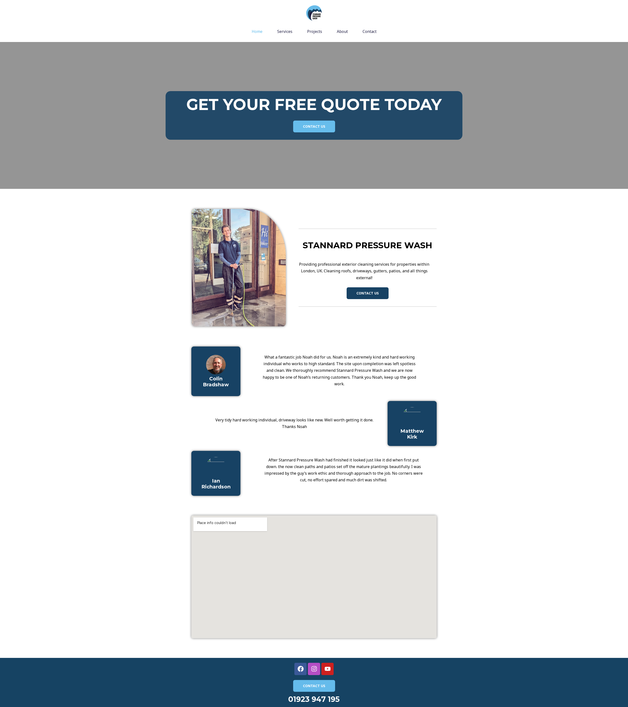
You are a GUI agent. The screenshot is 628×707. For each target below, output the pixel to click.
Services (284, 31)
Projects (314, 31)
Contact (370, 31)
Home (257, 31)
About (342, 31)
